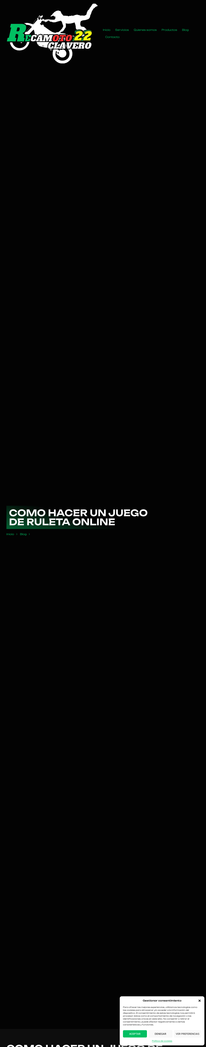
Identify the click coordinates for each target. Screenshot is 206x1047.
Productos (169, 29)
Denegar (160, 1033)
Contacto (112, 37)
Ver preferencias (187, 1033)
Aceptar (134, 1033)
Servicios (122, 29)
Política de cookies (162, 1041)
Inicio (106, 29)
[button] (199, 1000)
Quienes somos (145, 29)
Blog (185, 29)
